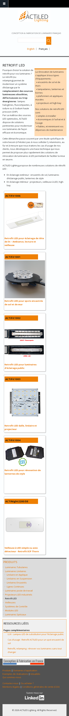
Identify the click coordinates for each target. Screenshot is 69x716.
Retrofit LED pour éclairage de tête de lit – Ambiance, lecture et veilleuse (24, 242)
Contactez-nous (11, 683)
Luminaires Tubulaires (16, 567)
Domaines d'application (25, 670)
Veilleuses (10, 602)
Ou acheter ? (27, 683)
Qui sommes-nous (12, 677)
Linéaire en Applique (17, 574)
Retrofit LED (11, 598)
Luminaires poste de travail (19, 590)
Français (43, 48)
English (30, 48)
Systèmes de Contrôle (16, 606)
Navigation (4, 4)
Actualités (35, 673)
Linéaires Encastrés (17, 582)
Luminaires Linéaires (15, 571)
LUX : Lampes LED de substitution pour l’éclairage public (36, 634)
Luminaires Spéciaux (15, 614)
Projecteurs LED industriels (18, 594)
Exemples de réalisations (15, 673)
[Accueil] (34, 16)
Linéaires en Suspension (19, 578)
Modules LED (11, 610)
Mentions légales (11, 686)
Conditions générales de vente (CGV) (40, 686)
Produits (10, 562)
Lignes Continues (15, 586)
